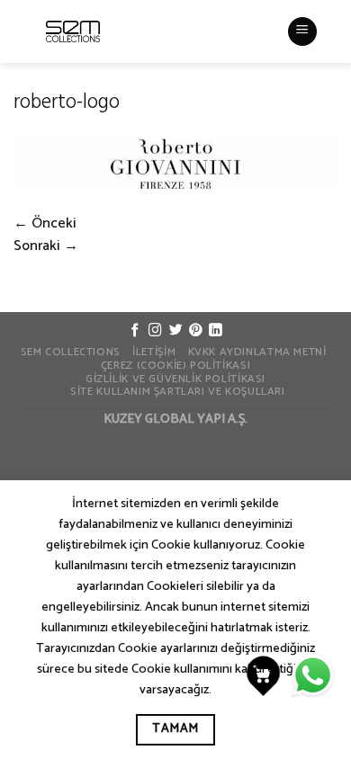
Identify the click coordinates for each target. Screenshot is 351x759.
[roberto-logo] (176, 163)
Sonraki (46, 246)
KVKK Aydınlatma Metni (257, 353)
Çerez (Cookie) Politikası (175, 366)
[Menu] (302, 32)
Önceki (45, 223)
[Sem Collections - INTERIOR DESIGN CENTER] (73, 31)
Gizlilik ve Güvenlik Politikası (176, 379)
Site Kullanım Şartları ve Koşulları (177, 392)
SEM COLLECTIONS (71, 353)
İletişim (154, 353)
